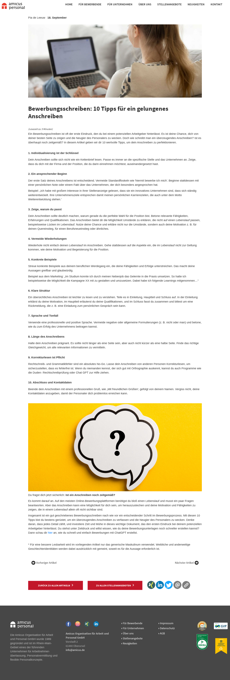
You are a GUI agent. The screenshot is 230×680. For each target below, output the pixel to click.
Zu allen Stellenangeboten (113, 585)
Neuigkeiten (129, 643)
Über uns (128, 633)
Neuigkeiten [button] (196, 4)
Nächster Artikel (184, 562)
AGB (162, 633)
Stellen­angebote (132, 638)
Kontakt (216, 4)
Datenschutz (167, 628)
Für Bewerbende (90, 4)
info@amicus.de (75, 650)
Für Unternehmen (119, 4)
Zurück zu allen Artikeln (54, 585)
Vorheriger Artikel (46, 562)
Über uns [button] (144, 4)
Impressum (166, 623)
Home (69, 4)
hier (50, 532)
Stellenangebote (169, 4)
